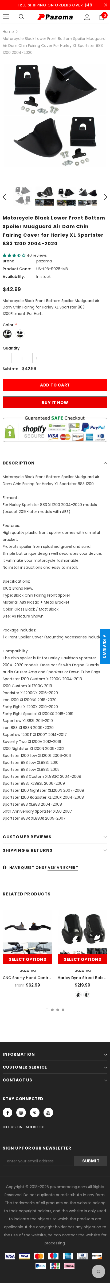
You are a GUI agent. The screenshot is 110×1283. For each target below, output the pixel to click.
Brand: (9, 261)
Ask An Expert (63, 867)
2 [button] (52, 1010)
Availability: (14, 276)
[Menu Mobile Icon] (6, 17)
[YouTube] (48, 1112)
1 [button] (47, 1010)
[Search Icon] (21, 17)
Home (8, 31)
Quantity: (11, 348)
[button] (15, 255)
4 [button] (63, 1010)
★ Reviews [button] (105, 646)
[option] (55, 115)
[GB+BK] (78, 995)
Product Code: (17, 269)
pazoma (44, 261)
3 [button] (57, 1010)
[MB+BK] (87, 995)
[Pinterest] (35, 1112)
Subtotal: (11, 368)
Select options (27, 959)
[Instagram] (21, 1112)
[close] (105, 5)
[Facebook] (7, 1112)
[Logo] (55, 16)
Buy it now (55, 403)
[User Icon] (87, 17)
